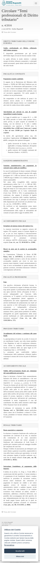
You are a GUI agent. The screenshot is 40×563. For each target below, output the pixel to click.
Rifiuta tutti (20, 556)
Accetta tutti (20, 551)
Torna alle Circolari (9, 32)
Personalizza (9, 545)
